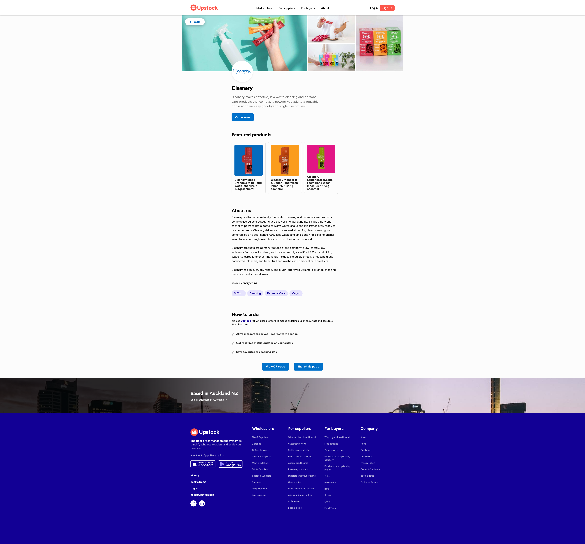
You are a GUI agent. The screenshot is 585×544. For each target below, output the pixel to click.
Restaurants (330, 482)
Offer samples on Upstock (301, 488)
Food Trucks (330, 508)
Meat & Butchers (260, 463)
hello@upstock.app (202, 494)
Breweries (257, 482)
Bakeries (256, 443)
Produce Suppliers (261, 456)
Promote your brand (298, 469)
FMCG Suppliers (260, 437)
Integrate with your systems (302, 475)
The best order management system (214, 440)
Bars (326, 489)
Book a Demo (198, 481)
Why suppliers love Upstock (302, 437)
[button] (264, 8)
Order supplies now (334, 450)
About (325, 8)
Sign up (387, 8)
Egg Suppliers (259, 495)
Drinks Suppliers (260, 469)
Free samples (331, 443)
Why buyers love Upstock (337, 437)
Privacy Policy (368, 463)
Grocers (328, 495)
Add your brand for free (300, 495)
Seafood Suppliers (261, 475)
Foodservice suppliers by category (337, 458)
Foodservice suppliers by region (337, 468)
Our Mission (366, 456)
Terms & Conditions (370, 469)
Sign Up (195, 475)
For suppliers (287, 8)
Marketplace (264, 8)
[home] (204, 7)
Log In (194, 488)
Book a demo (295, 507)
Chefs (327, 501)
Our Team (365, 450)
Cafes (327, 476)
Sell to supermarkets (298, 450)
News (363, 443)
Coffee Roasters (260, 450)
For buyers (308, 8)
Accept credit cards (298, 463)
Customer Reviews (370, 482)
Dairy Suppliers (259, 488)
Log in (374, 8)
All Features (294, 501)
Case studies (294, 482)
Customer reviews (297, 443)
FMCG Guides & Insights (300, 456)
